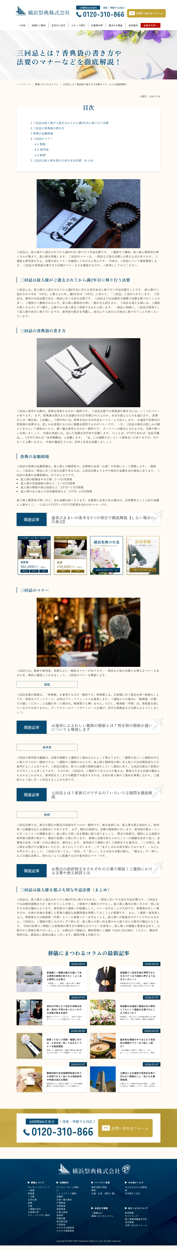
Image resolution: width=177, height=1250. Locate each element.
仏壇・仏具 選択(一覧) (103, 1193)
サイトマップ (131, 1215)
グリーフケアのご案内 (39, 1215)
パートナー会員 (102, 1182)
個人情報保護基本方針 (136, 1219)
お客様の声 (97, 25)
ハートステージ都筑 (66, 1193)
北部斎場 (60, 1205)
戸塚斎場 (60, 1202)
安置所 (59, 1196)
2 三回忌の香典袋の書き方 (47, 128)
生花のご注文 (58, 25)
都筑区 (35, 935)
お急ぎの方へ (151, 25)
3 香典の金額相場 (42, 133)
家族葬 (31, 1193)
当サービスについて (138, 1208)
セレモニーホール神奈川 (67, 1189)
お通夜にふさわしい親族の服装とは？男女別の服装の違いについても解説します (101, 727)
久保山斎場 (62, 1212)
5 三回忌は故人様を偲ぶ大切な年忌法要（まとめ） (63, 160)
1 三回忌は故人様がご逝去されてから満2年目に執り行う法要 (70, 123)
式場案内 (64, 1182)
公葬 (30, 1205)
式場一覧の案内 (64, 1199)
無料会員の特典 (99, 1187)
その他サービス (135, 1182)
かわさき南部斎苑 (65, 1230)
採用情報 (129, 1212)
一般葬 (31, 1190)
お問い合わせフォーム (149, 13)
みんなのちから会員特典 (136, 1189)
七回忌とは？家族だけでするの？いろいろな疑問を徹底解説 (101, 794)
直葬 (30, 1202)
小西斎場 (60, 1224)
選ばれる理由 (116, 25)
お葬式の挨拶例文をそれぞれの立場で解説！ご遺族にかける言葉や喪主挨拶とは (101, 871)
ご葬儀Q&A (96, 1212)
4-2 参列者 (41, 149)
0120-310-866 (103, 14)
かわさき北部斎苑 (65, 1227)
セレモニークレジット (39, 1187)
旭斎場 (59, 1215)
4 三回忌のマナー (42, 139)
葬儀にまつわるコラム (102, 1215)
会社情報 (129, 1222)
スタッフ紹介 (78, 25)
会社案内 (133, 25)
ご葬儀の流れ (34, 1208)
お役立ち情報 (101, 1208)
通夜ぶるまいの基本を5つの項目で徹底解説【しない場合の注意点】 (103, 519)
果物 (93, 1190)
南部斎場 (60, 1208)
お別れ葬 (32, 1199)
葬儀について (37, 1182)
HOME (22, 25)
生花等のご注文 (132, 1193)
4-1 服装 (40, 144)
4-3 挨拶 (40, 155)
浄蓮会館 (60, 1218)
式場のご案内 (38, 25)
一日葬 (31, 1196)
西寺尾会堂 (62, 1221)
